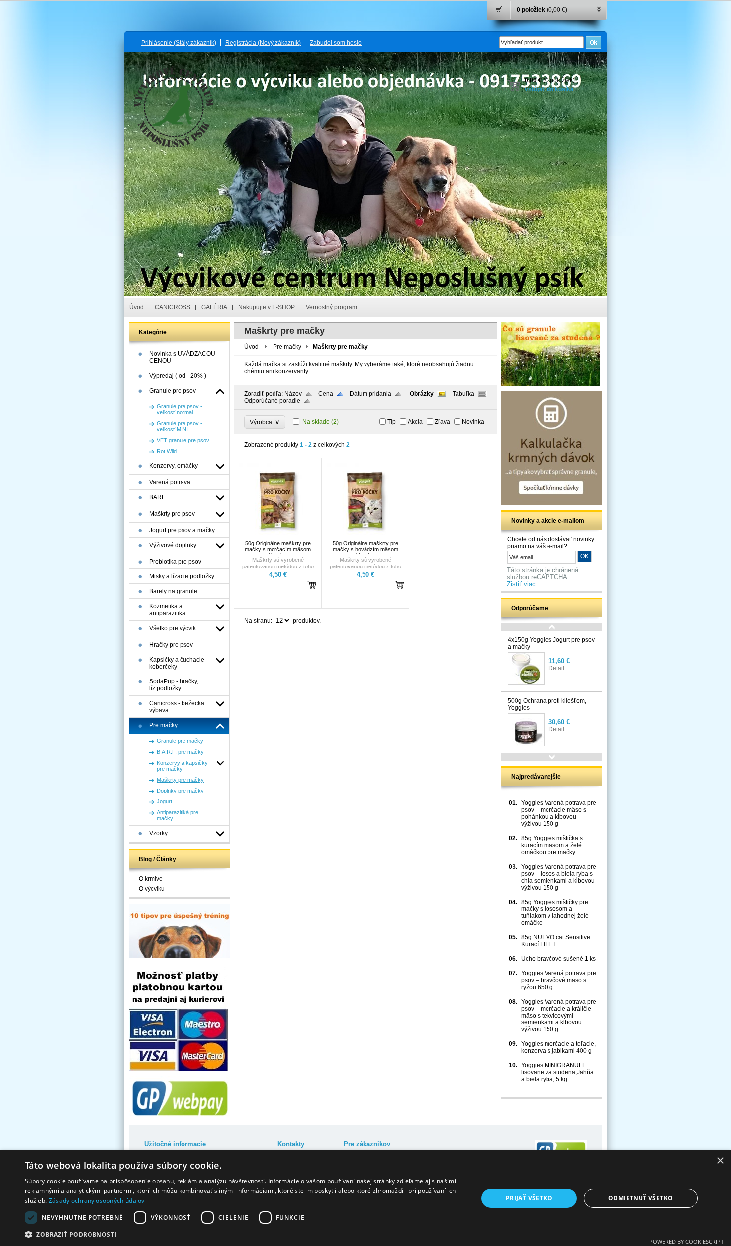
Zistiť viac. (522, 584)
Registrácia (263, 42)
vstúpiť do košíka (549, 89)
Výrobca (265, 422)
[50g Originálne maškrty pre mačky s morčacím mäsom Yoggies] (276, 535)
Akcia (415, 421)
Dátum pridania (370, 393)
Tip (391, 421)
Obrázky (422, 393)
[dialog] (365, 1198)
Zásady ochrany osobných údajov (97, 1200)
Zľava (442, 421)
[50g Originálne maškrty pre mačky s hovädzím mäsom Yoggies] (364, 535)
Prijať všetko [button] (529, 1198)
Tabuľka (463, 393)
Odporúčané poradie (272, 400)
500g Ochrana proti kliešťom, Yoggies (547, 704)
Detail (556, 668)
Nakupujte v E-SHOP (266, 307)
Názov (293, 393)
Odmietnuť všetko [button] (640, 1198)
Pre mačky (287, 346)
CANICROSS (172, 307)
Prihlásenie (178, 42)
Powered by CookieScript (686, 1241)
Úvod (136, 307)
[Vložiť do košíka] (311, 584)
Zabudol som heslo (336, 42)
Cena (325, 393)
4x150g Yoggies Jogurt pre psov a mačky (551, 643)
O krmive (151, 878)
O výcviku (152, 888)
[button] (244, 1234)
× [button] (720, 1161)
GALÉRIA (214, 307)
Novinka (473, 421)
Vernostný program (331, 307)
